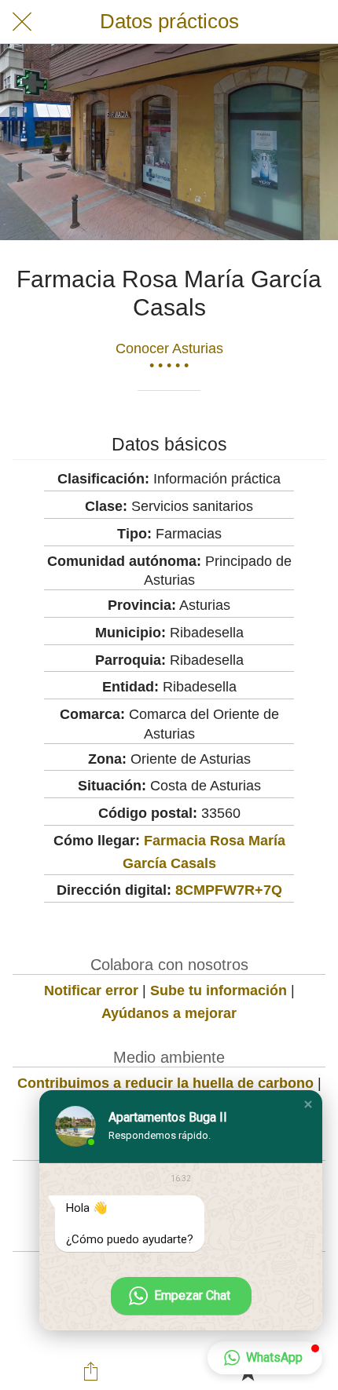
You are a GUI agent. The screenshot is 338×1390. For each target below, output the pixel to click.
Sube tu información (218, 990)
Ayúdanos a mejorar (169, 1013)
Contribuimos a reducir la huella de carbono (165, 1083)
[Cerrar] (22, 22)
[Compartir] (91, 1371)
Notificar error (91, 990)
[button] (308, 1104)
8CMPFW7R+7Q (228, 890)
